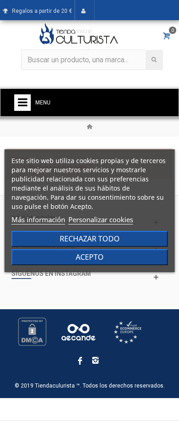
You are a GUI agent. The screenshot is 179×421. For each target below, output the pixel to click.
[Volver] (89, 127)
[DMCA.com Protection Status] (32, 331)
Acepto (90, 257)
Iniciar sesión (84, 41)
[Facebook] (80, 361)
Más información (38, 219)
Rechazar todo (90, 239)
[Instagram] (95, 361)
